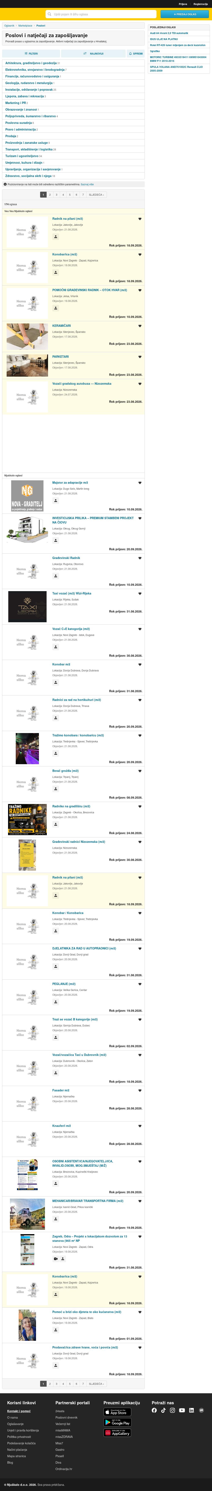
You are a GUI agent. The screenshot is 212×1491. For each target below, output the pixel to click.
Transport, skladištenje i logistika (29, 149)
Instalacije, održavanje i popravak (29, 89)
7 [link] (83, 194)
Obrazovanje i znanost (21, 109)
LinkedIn (192, 1410)
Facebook (154, 1410)
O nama (12, 1417)
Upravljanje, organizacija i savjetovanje (33, 169)
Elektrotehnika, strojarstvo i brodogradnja (35, 69)
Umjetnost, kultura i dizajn (23, 162)
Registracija (201, 4)
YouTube (182, 1410)
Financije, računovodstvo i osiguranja (32, 76)
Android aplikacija (117, 1422)
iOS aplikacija (117, 1412)
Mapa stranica (16, 1456)
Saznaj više (87, 184)
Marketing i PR (15, 103)
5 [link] (70, 194)
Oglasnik (9, 25)
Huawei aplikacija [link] (117, 1433)
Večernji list (62, 1424)
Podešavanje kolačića (21, 1443)
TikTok (163, 1410)
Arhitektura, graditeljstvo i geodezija (31, 63)
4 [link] (63, 194)
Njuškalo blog (201, 1410)
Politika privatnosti (19, 1437)
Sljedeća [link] (96, 194)
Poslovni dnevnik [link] (66, 1417)
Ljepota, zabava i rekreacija (24, 96)
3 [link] (56, 194)
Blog (10, 1462)
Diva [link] (58, 1462)
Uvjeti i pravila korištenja (23, 1430)
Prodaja (10, 136)
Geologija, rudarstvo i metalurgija (29, 83)
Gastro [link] (59, 1449)
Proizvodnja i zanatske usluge (26, 142)
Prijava (183, 4)
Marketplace (25, 25)
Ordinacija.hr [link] (63, 1469)
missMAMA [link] (62, 1430)
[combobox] (101, 14)
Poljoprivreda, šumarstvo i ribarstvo (30, 116)
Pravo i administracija (20, 129)
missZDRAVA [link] (64, 1437)
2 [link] (50, 194)
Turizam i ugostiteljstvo (22, 156)
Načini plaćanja (17, 1449)
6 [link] (76, 194)
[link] (43, 195)
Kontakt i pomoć (19, 1411)
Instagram (172, 1410)
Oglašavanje (15, 1424)
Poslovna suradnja (18, 123)
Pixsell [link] (59, 1456)
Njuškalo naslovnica (21, 14)
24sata (59, 1411)
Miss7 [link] (59, 1443)
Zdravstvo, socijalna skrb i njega (28, 176)
